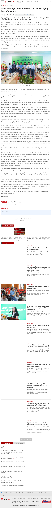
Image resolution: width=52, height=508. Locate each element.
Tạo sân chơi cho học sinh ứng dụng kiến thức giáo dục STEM (37, 423)
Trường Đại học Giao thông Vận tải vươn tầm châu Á (6, 238)
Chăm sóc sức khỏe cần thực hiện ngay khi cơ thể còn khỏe (44, 238)
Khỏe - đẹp (34, 492)
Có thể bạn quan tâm (8, 225)
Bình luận (4, 201)
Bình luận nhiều (19, 443)
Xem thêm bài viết (26, 439)
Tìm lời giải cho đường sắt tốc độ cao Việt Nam (38, 287)
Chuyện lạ (41, 492)
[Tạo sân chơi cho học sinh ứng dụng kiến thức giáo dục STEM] (13, 428)
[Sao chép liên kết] (10, 15)
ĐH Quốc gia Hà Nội (26, 205)
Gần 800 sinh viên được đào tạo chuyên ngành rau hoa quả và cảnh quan (37, 385)
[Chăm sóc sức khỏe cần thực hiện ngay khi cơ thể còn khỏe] (45, 231)
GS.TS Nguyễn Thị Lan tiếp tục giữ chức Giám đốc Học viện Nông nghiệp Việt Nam (38, 269)
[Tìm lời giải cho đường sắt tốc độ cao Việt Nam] (13, 292)
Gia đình (24, 492)
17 (13, 458)
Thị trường (12, 492)
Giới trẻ (4, 5)
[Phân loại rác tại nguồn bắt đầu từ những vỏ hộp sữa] (13, 370)
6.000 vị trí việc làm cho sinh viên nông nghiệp (38, 326)
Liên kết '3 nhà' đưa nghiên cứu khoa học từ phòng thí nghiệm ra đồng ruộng (38, 308)
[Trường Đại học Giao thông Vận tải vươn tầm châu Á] (7, 231)
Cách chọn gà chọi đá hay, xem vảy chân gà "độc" (12, 466)
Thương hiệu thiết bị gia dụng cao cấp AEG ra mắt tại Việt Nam (19, 238)
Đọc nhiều (7, 443)
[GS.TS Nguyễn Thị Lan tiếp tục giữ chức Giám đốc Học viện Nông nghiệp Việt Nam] (13, 273)
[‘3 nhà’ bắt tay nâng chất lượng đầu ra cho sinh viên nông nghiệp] (13, 351)
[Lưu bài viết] (13, 15)
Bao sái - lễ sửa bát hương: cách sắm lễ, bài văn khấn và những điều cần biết (12, 481)
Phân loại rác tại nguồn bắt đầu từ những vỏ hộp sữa (38, 365)
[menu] (2, 1)
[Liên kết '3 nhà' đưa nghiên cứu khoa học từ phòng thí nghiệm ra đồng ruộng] (13, 312)
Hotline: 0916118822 (32, 1)
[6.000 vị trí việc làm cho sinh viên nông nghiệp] (13, 331)
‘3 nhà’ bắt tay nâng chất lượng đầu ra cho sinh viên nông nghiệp (38, 346)
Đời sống (6, 492)
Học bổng (9, 205)
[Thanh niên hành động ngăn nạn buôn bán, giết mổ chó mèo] (13, 409)
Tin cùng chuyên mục (8, 243)
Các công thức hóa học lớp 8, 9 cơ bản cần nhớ (12, 461)
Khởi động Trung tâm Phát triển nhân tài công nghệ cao (32, 238)
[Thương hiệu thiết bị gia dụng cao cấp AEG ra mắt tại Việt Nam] (19, 231)
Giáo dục (29, 245)
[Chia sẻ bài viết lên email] (8, 15)
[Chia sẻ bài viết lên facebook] (2, 15)
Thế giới (18, 492)
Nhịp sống (29, 362)
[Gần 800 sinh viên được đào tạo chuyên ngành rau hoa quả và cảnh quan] (13, 389)
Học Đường (10, 5)
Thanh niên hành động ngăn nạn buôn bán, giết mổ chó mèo (38, 404)
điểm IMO (16, 205)
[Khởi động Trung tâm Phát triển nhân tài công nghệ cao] (32, 231)
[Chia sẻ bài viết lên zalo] (5, 15)
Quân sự (47, 492)
